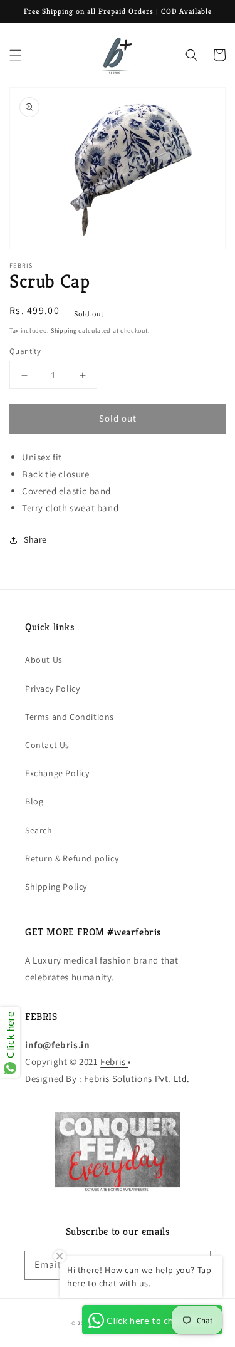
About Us (44, 659)
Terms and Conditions (69, 716)
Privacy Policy (52, 688)
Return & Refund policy (71, 858)
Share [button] (35, 539)
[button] (15, 55)
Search (39, 830)
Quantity (25, 351)
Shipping (64, 330)
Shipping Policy (56, 886)
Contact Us (47, 745)
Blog (34, 801)
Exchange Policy (57, 773)
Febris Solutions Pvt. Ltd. (136, 1078)
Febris (114, 1062)
